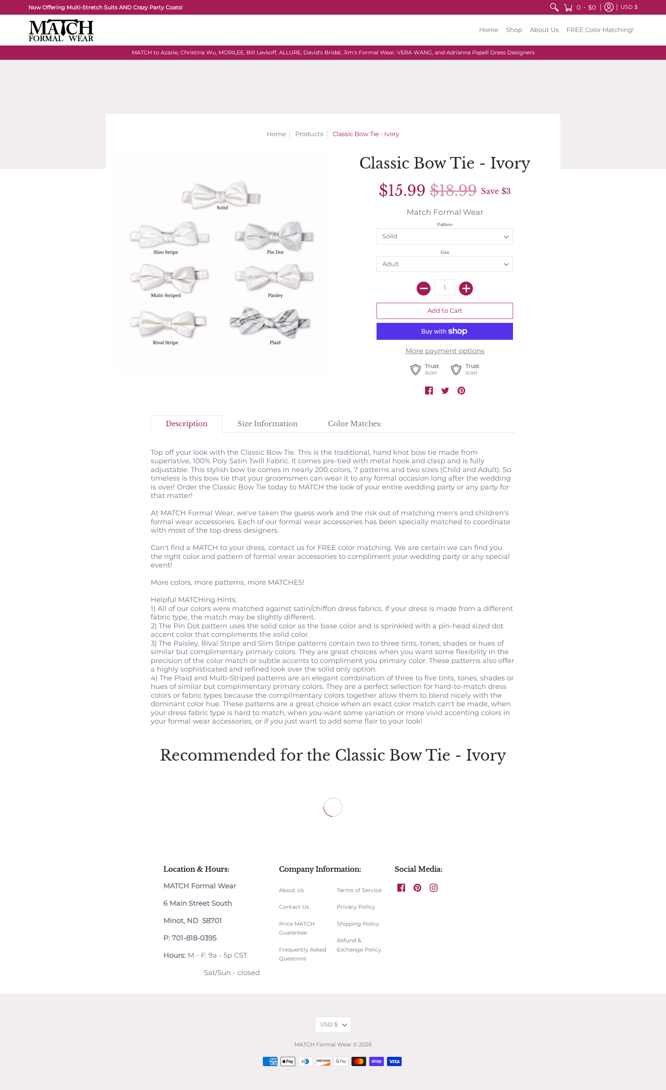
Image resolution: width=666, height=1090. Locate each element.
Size (445, 252)
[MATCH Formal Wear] (61, 30)
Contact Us (294, 907)
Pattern (444, 224)
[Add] (466, 288)
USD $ (629, 7)
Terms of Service (359, 890)
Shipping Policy (358, 924)
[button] (580, 7)
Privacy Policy (356, 907)
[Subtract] (424, 288)
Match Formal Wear (445, 212)
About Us (291, 890)
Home (276, 134)
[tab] (187, 424)
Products (309, 134)
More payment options (444, 351)
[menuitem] (554, 7)
